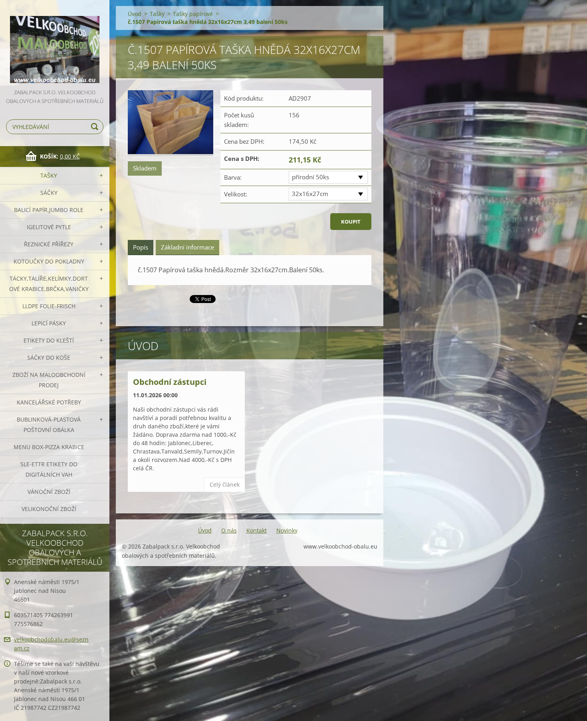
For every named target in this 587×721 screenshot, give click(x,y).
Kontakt (256, 530)
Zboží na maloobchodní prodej (48, 380)
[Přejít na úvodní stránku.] (54, 44)
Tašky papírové (193, 14)
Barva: (233, 177)
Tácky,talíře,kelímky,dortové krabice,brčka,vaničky (49, 284)
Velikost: (235, 194)
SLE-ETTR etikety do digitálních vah (48, 469)
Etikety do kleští (49, 340)
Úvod (134, 14)
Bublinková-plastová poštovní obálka (49, 425)
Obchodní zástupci (169, 381)
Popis (140, 247)
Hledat (96, 127)
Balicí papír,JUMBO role (48, 210)
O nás (229, 530)
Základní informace (187, 247)
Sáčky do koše (48, 357)
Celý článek (225, 484)
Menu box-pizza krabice (49, 447)
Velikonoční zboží (49, 509)
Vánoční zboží (49, 491)
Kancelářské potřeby (49, 402)
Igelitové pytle (49, 227)
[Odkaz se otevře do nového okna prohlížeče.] (170, 123)
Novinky (286, 530)
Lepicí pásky (49, 323)
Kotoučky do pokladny (49, 261)
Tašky (48, 175)
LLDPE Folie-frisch (48, 306)
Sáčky (49, 192)
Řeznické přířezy (48, 244)
